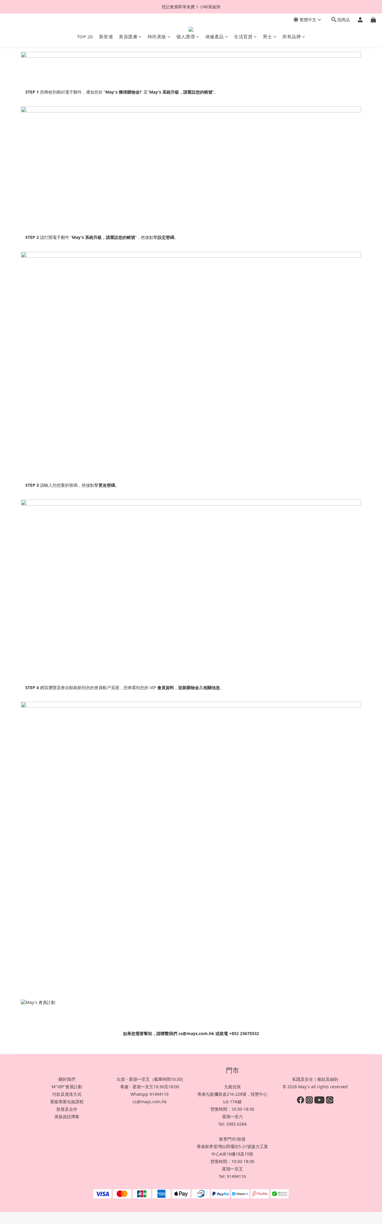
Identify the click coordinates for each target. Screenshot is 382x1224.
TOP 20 (85, 36)
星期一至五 (232, 1169)
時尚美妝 (157, 36)
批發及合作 (66, 1109)
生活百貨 (243, 36)
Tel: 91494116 (232, 1176)
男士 (267, 36)
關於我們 (66, 1079)
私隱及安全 (302, 1079)
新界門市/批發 (232, 1139)
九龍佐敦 (232, 1086)
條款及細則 (327, 1079)
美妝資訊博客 (66, 1116)
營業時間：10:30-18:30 (232, 1109)
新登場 (106, 36)
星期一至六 (232, 1116)
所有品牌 (291, 36)
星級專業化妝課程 (67, 1101)
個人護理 (185, 36)
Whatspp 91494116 (149, 1094)
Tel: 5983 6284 (232, 1124)
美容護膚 (128, 36)
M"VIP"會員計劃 (67, 1086)
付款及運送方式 (66, 1094)
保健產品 (214, 36)
